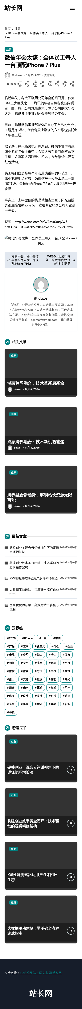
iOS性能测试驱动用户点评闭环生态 (34, 578)
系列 (67, 696)
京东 (25, 646)
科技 (53, 696)
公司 (25, 654)
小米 (39, 663)
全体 (28, 83)
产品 (11, 646)
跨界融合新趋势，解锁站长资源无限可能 (39, 497)
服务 (11, 687)
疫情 (25, 696)
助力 (39, 654)
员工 (35, 83)
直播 (39, 696)
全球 (11, 654)
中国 (58, 638)
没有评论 (49, 75)
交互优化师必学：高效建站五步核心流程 (34, 607)
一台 (20, 83)
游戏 (53, 687)
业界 (8, 49)
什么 (56, 646)
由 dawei (17, 75)
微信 (58, 83)
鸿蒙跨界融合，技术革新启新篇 (35, 383)
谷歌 (11, 712)
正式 (39, 687)
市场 (53, 663)
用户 (67, 687)
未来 (25, 687)
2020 (12, 638)
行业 (67, 704)
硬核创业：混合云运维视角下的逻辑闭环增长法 (34, 550)
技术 (67, 671)
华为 (53, 654)
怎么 (39, 671)
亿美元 (41, 646)
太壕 (43, 83)
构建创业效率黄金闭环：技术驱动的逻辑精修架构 (34, 565)
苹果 (53, 704)
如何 (11, 663)
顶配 (73, 83)
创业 (13, 741)
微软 (25, 671)
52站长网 (26, 973)
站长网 (13, 8)
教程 (13, 902)
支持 (25, 679)
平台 (67, 663)
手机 (53, 671)
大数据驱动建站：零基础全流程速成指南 (34, 592)
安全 (25, 663)
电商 (11, 696)
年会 (50, 83)
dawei (43, 298)
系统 (11, 704)
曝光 (67, 679)
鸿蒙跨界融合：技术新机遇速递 (35, 441)
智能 (53, 679)
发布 (67, 654)
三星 (44, 638)
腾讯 (39, 704)
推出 (11, 679)
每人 (65, 83)
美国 (25, 704)
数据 (39, 679)
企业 (70, 646)
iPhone (12, 83)
